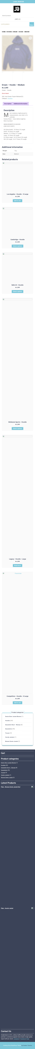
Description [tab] (7, 103)
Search (32, 15)
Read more (17, 565)
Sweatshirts (8, 729)
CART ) (18, 19)
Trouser (7, 733)
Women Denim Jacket (11, 741)
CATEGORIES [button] (5, 24)
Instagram (16, 1039)
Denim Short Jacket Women (13, 716)
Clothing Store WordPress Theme (17, 1045)
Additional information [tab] (20, 103)
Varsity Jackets (9, 737)
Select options (17, 246)
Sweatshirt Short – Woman (12, 725)
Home (4, 32)
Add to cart (17, 200)
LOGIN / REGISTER (18, 1)
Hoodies (9, 32)
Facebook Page (24, 1039)
